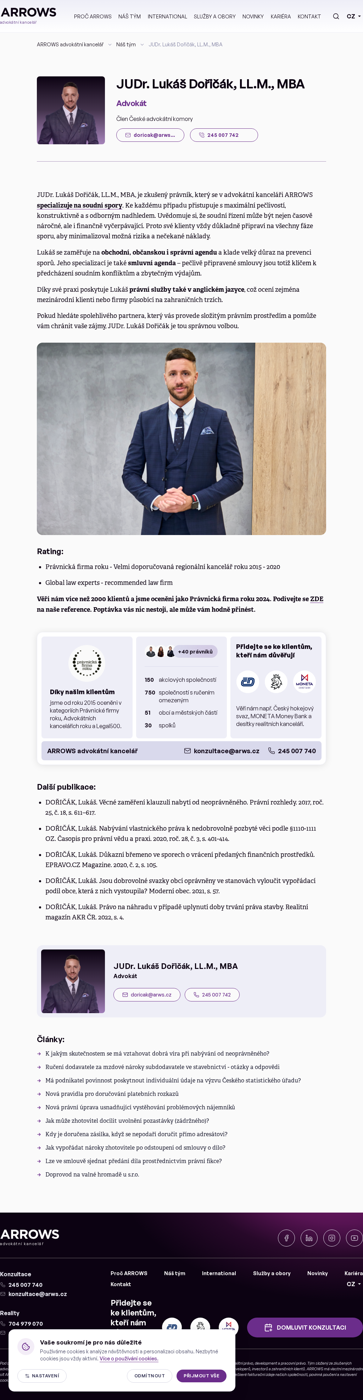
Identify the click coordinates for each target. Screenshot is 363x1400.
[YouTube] (354, 1238)
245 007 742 (216, 995)
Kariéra (281, 16)
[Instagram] (331, 1238)
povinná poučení (322, 1374)
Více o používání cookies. (129, 1358)
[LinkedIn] (309, 1238)
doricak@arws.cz (151, 995)
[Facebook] (286, 1238)
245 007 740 (297, 751)
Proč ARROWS (93, 16)
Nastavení (45, 1375)
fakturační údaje (261, 1374)
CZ (351, 16)
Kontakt (309, 16)
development (266, 1363)
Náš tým (129, 16)
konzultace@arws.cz (226, 751)
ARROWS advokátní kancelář (70, 44)
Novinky (253, 16)
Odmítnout (149, 1375)
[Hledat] (336, 16)
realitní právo (242, 1363)
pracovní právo (293, 1363)
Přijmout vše (201, 1375)
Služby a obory (215, 16)
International (167, 16)
